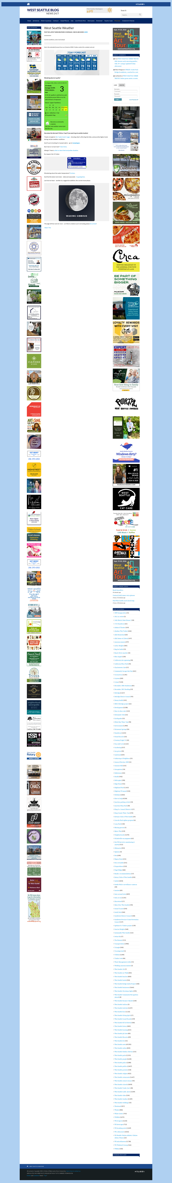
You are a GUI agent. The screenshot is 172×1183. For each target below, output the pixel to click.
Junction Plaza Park (120, 806)
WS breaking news (120, 1128)
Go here (72, 173)
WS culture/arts (119, 1132)
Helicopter (117, 780)
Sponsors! (99, 21)
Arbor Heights (119, 646)
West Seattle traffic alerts (122, 1092)
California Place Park (121, 664)
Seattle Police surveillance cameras (125, 885)
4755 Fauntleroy (119, 624)
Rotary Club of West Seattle (123, 877)
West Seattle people (120, 1059)
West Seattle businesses (121, 987)
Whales (116, 1110)
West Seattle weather (121, 1099)
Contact (56, 21)
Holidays (117, 795)
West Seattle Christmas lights (123, 991)
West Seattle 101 (119, 969)
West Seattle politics (120, 1066)
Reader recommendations (122, 874)
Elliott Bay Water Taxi (121, 722)
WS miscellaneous (120, 1141)
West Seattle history (120, 1026)
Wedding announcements (122, 966)
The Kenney (118, 940)
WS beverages (118, 1124)
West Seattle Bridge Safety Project (125, 984)
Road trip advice (118, 590)
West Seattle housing (121, 1030)
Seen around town (120, 894)
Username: (117, 89)
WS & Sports (118, 1121)
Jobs (72, 21)
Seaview (117, 890)
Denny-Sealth (118, 700)
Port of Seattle (118, 863)
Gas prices (117, 751)
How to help (118, 799)
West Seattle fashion (120, 1004)
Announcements (119, 642)
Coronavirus (118, 675)
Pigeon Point (118, 859)
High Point (117, 784)
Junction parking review (122, 802)
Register (122, 85)
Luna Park (117, 824)
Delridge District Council (122, 697)
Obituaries (91, 21)
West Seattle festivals (121, 1008)
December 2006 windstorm (123, 686)
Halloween (117, 773)
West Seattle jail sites (121, 1033)
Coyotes (117, 678)
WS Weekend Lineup (121, 1145)
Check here (63, 147)
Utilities (117, 955)
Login (115, 85)
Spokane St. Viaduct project (123, 926)
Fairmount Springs (120, 729)
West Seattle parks (120, 1055)
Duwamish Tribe (119, 715)
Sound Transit (118, 909)
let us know (93, 224)
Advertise (36, 21)
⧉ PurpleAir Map (50, 115)
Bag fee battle (118, 649)
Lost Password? (133, 99)
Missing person (119, 828)
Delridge (117, 693)
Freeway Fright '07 (120, 740)
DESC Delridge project (121, 704)
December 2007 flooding (122, 689)
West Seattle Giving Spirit (122, 1015)
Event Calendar (46, 21)
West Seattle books (120, 980)
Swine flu (117, 937)
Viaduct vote (118, 958)
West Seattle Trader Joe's (122, 1088)
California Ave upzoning (122, 660)
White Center (118, 1114)
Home (29, 21)
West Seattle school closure (123, 1081)
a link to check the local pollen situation (66, 150)
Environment (118, 726)
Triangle (117, 947)
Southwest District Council (123, 916)
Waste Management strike (122, 962)
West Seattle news (120, 1044)
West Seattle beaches (121, 977)
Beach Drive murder (120, 653)
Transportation (119, 944)
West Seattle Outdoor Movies (123, 1052)
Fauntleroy (117, 733)
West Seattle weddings (121, 1103)
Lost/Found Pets (80, 21)
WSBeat (116, 1149)
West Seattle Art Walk (121, 973)
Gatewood (117, 755)
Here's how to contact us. (73, 1171)
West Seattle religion (121, 1074)
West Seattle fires (119, 1012)
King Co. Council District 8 (123, 809)
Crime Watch (64, 21)
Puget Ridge (118, 870)
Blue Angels (118, 657)
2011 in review (119, 617)
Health (116, 777)
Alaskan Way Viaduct (121, 631)
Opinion (117, 852)
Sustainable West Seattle (122, 933)
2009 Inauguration (120, 613)
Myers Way (117, 831)
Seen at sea (117, 898)
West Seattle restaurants (122, 1077)
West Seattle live (119, 1041)
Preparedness (118, 866)
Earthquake (118, 718)
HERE (86, 32)
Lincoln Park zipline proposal (124, 820)
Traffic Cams (108, 21)
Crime (116, 682)
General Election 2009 (121, 762)
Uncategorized (119, 951)
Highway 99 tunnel (120, 791)
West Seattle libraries (121, 1037)
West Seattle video (120, 1095)
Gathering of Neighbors (122, 758)
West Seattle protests (121, 1070)
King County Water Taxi (122, 813)
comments (36, 1175)
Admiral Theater (119, 628)
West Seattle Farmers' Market (123, 1001)
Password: (116, 94)
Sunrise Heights (119, 929)
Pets (115, 856)
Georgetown (118, 769)
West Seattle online (120, 1048)
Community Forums (128, 21)
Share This (48, 227)
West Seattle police (120, 1063)
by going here (80, 177)
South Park (117, 912)
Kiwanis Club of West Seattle (123, 817)
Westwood (117, 1106)
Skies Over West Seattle (121, 905)
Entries (29, 1175)
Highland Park (119, 788)
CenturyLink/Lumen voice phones (124, 595)
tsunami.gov (76, 143)
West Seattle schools (120, 1084)
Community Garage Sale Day (123, 671)
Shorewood (118, 901)
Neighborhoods (119, 835)
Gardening (117, 748)
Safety (116, 881)
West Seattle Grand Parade (122, 1019)
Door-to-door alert (120, 711)
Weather (117, 21)
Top (45, 1175)
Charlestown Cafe (120, 667)
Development (118, 708)
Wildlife (117, 1117)
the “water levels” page (63, 137)
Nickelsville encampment (122, 838)
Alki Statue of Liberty (121, 638)
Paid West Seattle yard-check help (123, 601)
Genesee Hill (118, 766)
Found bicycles (119, 737)
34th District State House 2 (122, 620)
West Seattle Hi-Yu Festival (122, 1023)
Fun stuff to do (119, 744)
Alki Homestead (119, 635)
